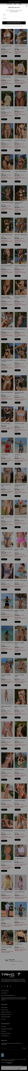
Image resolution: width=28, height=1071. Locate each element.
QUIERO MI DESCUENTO (14, 23)
